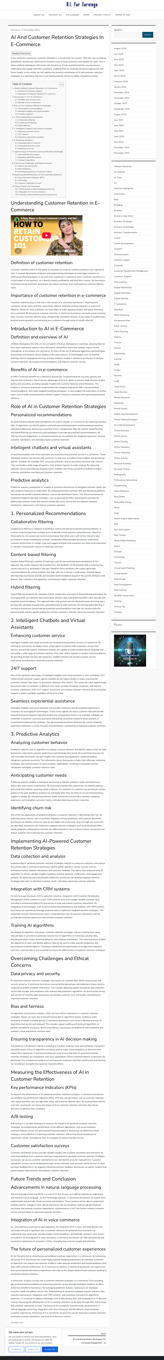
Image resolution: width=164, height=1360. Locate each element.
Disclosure (72, 15)
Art (115, 183)
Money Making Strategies (126, 419)
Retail (117, 507)
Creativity (118, 265)
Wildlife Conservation (124, 595)
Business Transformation (125, 232)
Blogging (118, 205)
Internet (117, 375)
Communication (121, 254)
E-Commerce (120, 304)
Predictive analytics (25, 114)
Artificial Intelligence (123, 188)
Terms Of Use (122, 15)
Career (117, 238)
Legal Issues (120, 386)
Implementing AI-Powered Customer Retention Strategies (38, 151)
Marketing (118, 403)
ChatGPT (118, 249)
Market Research (122, 397)
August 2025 (120, 114)
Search (118, 30)
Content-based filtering (27, 123)
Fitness (117, 348)
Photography (120, 474)
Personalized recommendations (30, 108)
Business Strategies (123, 221)
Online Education (122, 447)
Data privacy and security (27, 166)
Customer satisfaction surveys (29, 183)
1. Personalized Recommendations (28, 117)
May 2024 (119, 142)
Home (86, 15)
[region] (33, 1341)
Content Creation (122, 260)
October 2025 (120, 103)
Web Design (120, 579)
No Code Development (124, 425)
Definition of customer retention (30, 91)
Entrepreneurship (122, 320)
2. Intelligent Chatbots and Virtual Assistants (33, 128)
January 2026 (120, 87)
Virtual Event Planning (124, 568)
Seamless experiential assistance (31, 137)
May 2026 (119, 65)
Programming (120, 485)
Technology (17, 1323)
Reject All (33, 1349)
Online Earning (121, 441)
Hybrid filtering (24, 125)
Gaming (117, 359)
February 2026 (121, 81)
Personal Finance (122, 469)
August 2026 (120, 48)
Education (118, 309)
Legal (116, 381)
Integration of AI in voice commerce (32, 192)
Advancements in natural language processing (37, 189)
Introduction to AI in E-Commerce (28, 97)
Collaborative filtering (26, 120)
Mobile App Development (126, 414)
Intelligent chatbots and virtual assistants (33, 111)
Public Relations (121, 491)
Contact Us (55, 15)
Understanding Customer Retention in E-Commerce (35, 88)
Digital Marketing (122, 293)
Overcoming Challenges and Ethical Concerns (33, 163)
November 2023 (121, 153)
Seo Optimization (122, 529)
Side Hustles (120, 535)
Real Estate (119, 496)
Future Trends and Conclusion (27, 186)
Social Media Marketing (125, 540)
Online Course (120, 436)
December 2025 (121, 92)
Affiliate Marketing (122, 166)
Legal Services (120, 392)
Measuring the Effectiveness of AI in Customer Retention (38, 174)
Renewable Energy (122, 502)
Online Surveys (121, 458)
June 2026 (119, 59)
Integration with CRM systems (29, 157)
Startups (118, 551)
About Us (39, 15)
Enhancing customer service (28, 131)
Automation (119, 194)
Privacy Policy (102, 15)
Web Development (123, 584)
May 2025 (119, 131)
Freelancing (119, 353)
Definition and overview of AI (29, 100)
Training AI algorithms (26, 160)
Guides (117, 370)
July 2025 (118, 120)
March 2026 (119, 76)
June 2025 (119, 125)
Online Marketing (122, 452)
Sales (116, 513)
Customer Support (122, 276)
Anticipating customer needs (29, 146)
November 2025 (121, 98)
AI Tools (118, 177)
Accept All (50, 1349)
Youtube (118, 612)
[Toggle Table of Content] (60, 84)
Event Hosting (120, 326)
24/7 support (23, 134)
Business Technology (124, 227)
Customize (16, 1349)
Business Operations (123, 216)
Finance (117, 342)
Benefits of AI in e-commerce (29, 102)
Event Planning (121, 331)
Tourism (118, 562)
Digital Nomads (121, 298)
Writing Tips (120, 606)
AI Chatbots (119, 172)
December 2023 (121, 147)
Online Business (121, 430)
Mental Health (120, 408)
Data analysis (120, 282)
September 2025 (122, 109)
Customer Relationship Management (131, 271)
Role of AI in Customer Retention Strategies (32, 105)
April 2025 (119, 136)
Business (118, 210)
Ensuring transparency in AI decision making (34, 172)
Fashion (117, 337)
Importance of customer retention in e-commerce (36, 94)
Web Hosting (120, 590)
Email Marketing (121, 315)
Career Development (124, 243)
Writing (117, 601)
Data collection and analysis (28, 154)
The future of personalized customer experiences (38, 195)
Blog (116, 199)
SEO (116, 524)
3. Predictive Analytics (23, 140)
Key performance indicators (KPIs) (31, 177)
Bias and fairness (24, 169)
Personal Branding (122, 463)
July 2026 (118, 54)
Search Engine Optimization (126, 518)
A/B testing (22, 180)
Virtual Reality (120, 573)
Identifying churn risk (26, 149)
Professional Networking (125, 480)
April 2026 (119, 70)
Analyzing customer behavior (29, 143)
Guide (117, 364)
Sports (117, 546)
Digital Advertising (122, 287)
